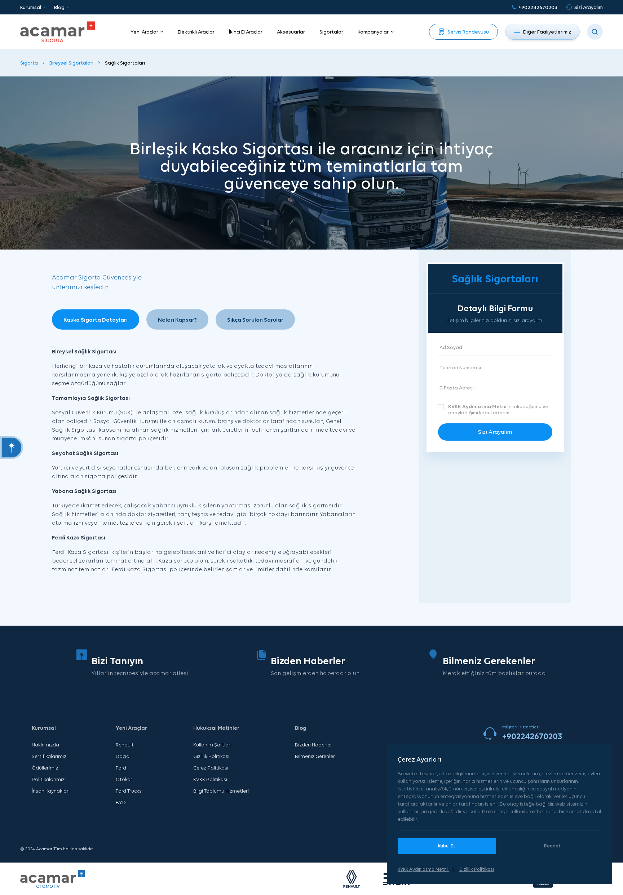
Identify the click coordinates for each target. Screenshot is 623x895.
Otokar (124, 779)
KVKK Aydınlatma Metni (477, 406)
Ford (121, 768)
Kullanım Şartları (212, 745)
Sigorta (29, 63)
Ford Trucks (129, 791)
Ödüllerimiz (45, 768)
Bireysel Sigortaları (71, 63)
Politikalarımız (48, 779)
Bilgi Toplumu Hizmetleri (221, 791)
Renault (125, 745)
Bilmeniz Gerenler (315, 756)
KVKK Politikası (210, 779)
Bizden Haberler (313, 745)
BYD (121, 802)
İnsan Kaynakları (51, 791)
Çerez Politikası (210, 768)
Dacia (122, 756)
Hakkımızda (45, 745)
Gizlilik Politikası (211, 756)
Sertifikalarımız (49, 756)
